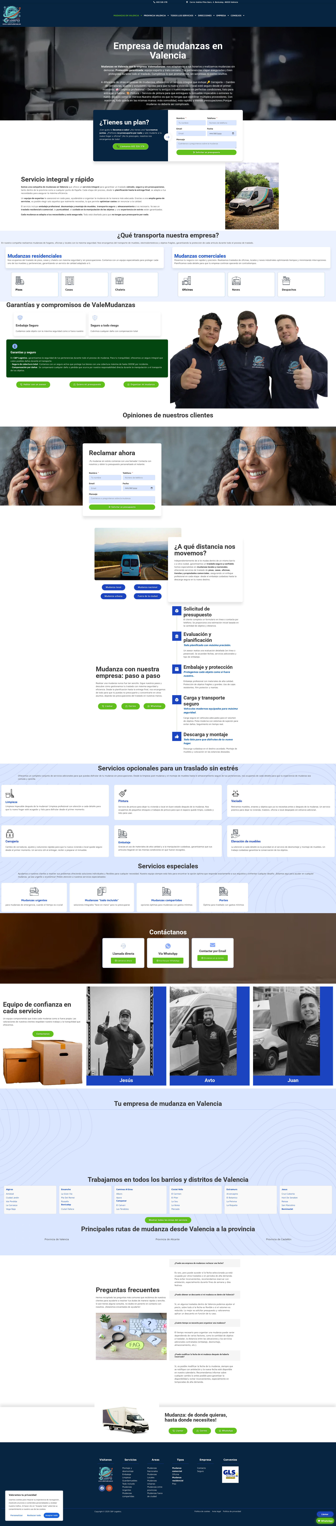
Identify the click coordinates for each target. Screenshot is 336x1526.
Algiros (9, 1189)
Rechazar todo (34, 1515)
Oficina (175, 1474)
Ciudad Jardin (12, 1197)
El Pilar (174, 1197)
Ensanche (66, 1189)
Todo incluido (128, 1484)
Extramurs (232, 1189)
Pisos (18, 289)
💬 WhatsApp (325, 1520)
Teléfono (211, 118)
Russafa (65, 1201)
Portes (223, 900)
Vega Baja (11, 1209)
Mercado (175, 1209)
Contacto (201, 1468)
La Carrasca (11, 1205)
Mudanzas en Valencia (126, 15)
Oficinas (187, 289)
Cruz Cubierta (288, 1194)
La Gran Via (66, 1194)
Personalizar (16, 1515)
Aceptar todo (51, 1515)
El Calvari (120, 1205)
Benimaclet (287, 1209)
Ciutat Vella (177, 1189)
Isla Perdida (11, 1201)
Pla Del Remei (68, 1197)
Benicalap (66, 1204)
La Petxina (232, 1201)
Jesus (284, 1189)
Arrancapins (232, 1194)
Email (179, 128)
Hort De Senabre (290, 1197)
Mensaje (180, 139)
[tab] (56, 1239)
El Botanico (232, 1197)
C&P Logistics (20, 358)
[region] (34, 1506)
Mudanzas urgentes (34, 900)
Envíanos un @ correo (214, 958)
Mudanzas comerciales (200, 256)
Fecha (210, 128)
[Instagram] (109, 1488)
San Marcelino (288, 1205)
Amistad (10, 1194)
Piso (174, 1484)
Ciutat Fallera (67, 1209)
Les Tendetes (122, 1209)
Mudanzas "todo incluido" (102, 900)
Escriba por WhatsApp (169, 961)
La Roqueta (232, 1205)
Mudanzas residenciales (35, 256)
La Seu (174, 1201)
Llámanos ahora (124, 961)
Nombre (180, 118)
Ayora (119, 1197)
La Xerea (175, 1205)
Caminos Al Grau (124, 1189)
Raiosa (285, 1201)
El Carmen (176, 1194)
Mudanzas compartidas (166, 900)
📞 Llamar (323, 1514)
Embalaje (124, 842)
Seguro (200, 1471)
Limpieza (11, 801)
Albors (119, 1194)
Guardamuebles (129, 1480)
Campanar (121, 1201)
